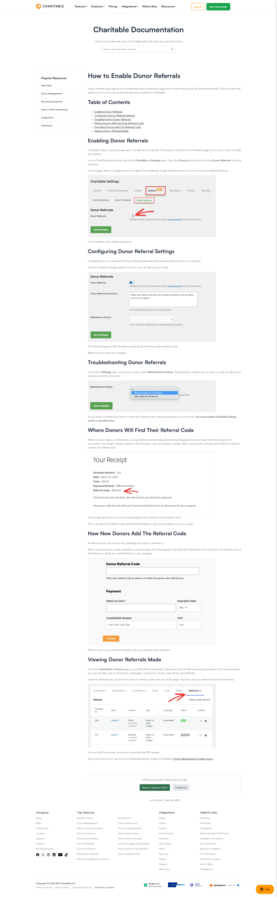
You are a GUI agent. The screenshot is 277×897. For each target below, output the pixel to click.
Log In (198, 6)
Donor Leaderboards (129, 853)
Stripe (162, 818)
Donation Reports (86, 848)
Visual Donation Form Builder (133, 848)
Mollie (162, 848)
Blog (38, 823)
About (39, 818)
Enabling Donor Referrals (108, 111)
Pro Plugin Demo (44, 848)
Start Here (46, 85)
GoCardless (165, 843)
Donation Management (130, 828)
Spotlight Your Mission (211, 838)
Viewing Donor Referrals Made (111, 130)
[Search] (172, 49)
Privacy (59, 887)
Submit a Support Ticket (154, 787)
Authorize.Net (166, 833)
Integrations (129, 6)
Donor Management (51, 93)
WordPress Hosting (210, 859)
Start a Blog (206, 864)
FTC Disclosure (208, 853)
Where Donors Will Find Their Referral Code (119, 123)
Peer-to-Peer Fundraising (54, 109)
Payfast (163, 859)
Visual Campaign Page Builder (133, 843)
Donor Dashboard (127, 823)
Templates (205, 818)
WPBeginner (206, 869)
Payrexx (163, 864)
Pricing (113, 6)
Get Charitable (218, 6)
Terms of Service (44, 887)
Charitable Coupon (82, 887)
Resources (167, 6)
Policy (66, 887)
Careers (40, 843)
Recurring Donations (52, 101)
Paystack (163, 853)
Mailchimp (164, 869)
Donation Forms (85, 818)
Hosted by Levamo (104, 887)
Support (40, 838)
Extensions (46, 125)
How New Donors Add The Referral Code (117, 127)
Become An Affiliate (210, 848)
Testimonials (42, 828)
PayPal (162, 823)
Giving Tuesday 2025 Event (214, 833)
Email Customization (128, 833)
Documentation (208, 843)
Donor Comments (86, 833)
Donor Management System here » (193, 758)
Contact (40, 833)
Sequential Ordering (87, 853)
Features (80, 6)
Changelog (206, 828)
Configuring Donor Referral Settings (114, 115)
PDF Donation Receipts (130, 838)
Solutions (96, 6)
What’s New (149, 6)
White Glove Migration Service (93, 859)
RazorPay (164, 838)
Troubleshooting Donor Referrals (112, 119)
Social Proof (124, 818)
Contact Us (181, 787)
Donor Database (85, 843)
